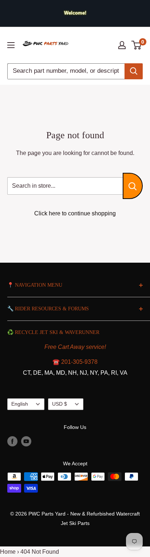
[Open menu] (11, 45)
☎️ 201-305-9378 (75, 362)
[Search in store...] (133, 186)
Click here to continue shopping (75, 213)
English (19, 404)
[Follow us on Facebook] (12, 441)
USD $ (59, 404)
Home (8, 552)
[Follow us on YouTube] (26, 441)
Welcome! (75, 13)
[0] (136, 45)
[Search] (134, 71)
